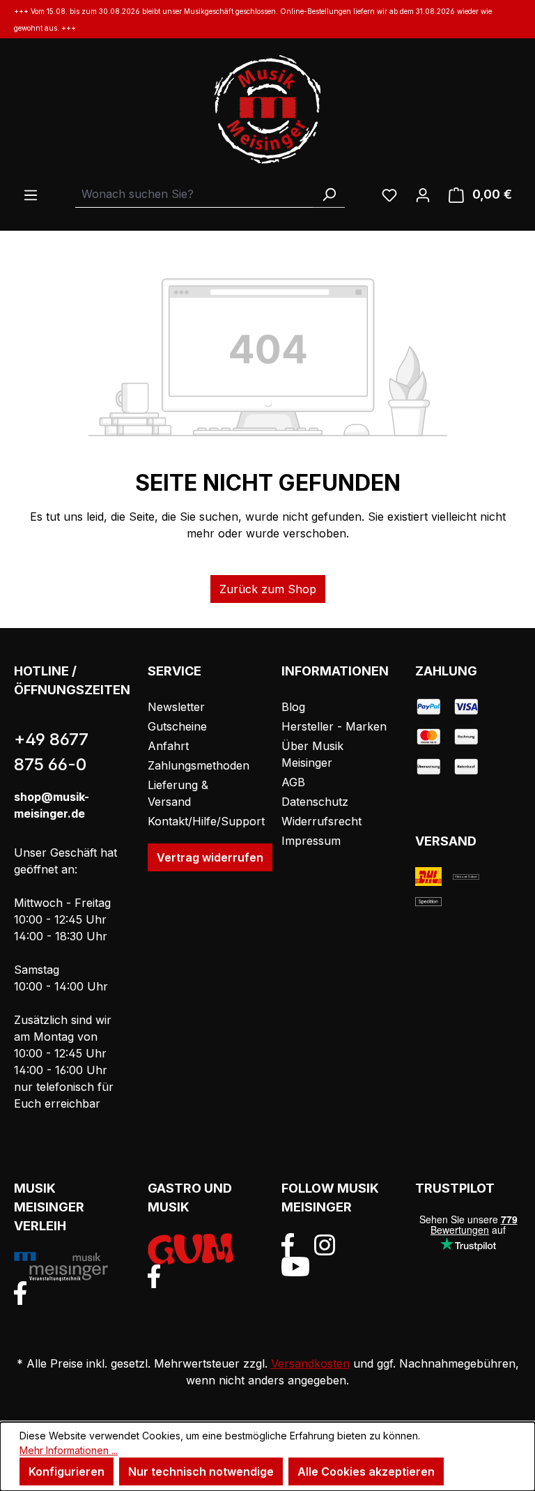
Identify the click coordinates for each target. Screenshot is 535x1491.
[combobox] (194, 194)
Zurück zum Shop (267, 589)
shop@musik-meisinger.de (51, 805)
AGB (293, 782)
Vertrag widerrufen (210, 857)
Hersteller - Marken (334, 726)
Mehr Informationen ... (69, 1450)
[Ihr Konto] (423, 194)
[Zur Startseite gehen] (267, 109)
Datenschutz (314, 802)
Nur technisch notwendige (201, 1471)
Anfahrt (168, 746)
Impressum (311, 841)
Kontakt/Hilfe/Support (206, 821)
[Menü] (30, 194)
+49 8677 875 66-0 (51, 751)
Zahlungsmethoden (198, 765)
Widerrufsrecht (321, 821)
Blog (293, 707)
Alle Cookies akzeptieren (366, 1471)
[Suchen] (329, 194)
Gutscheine (177, 726)
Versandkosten (310, 1363)
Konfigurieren (66, 1471)
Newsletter (176, 707)
